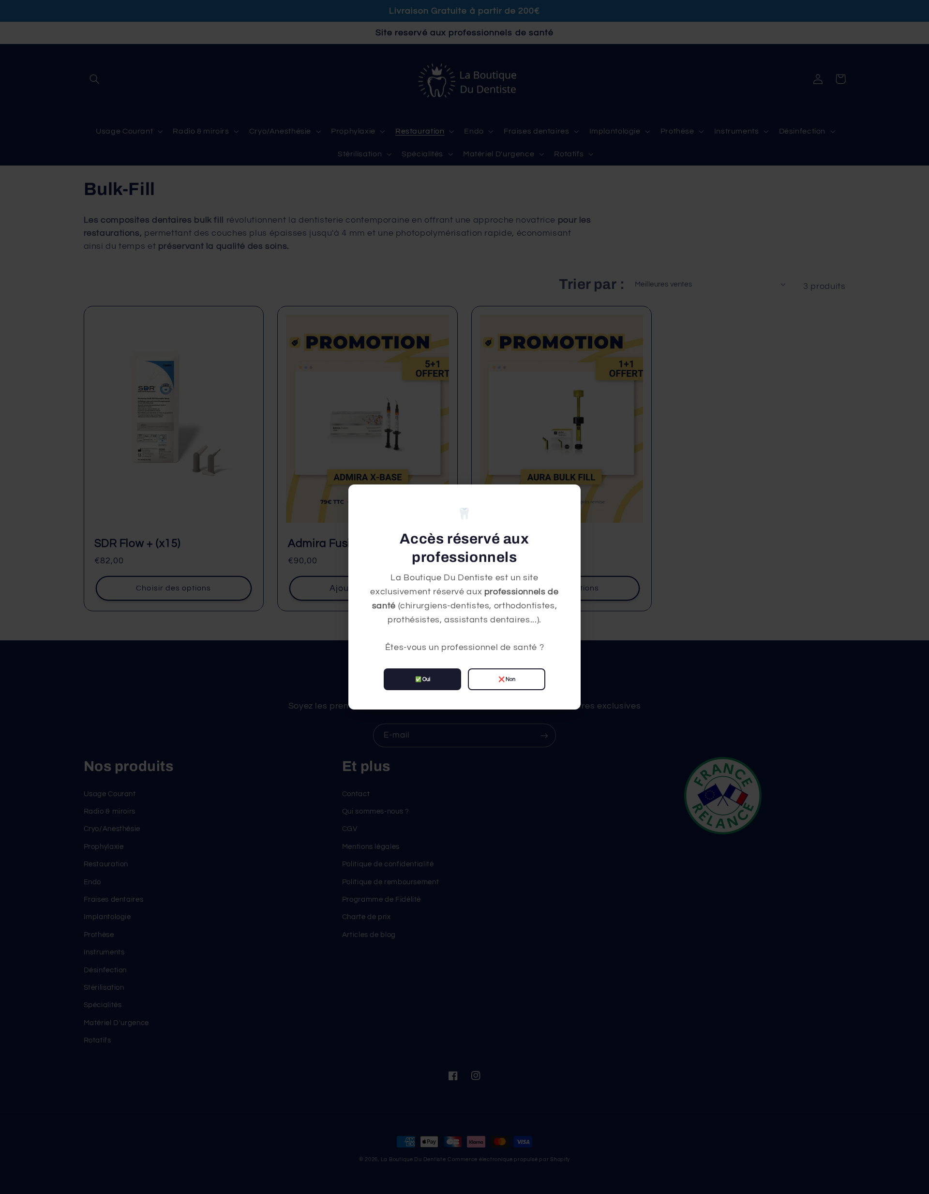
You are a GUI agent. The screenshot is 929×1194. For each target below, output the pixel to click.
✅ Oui (422, 679)
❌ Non (506, 679)
